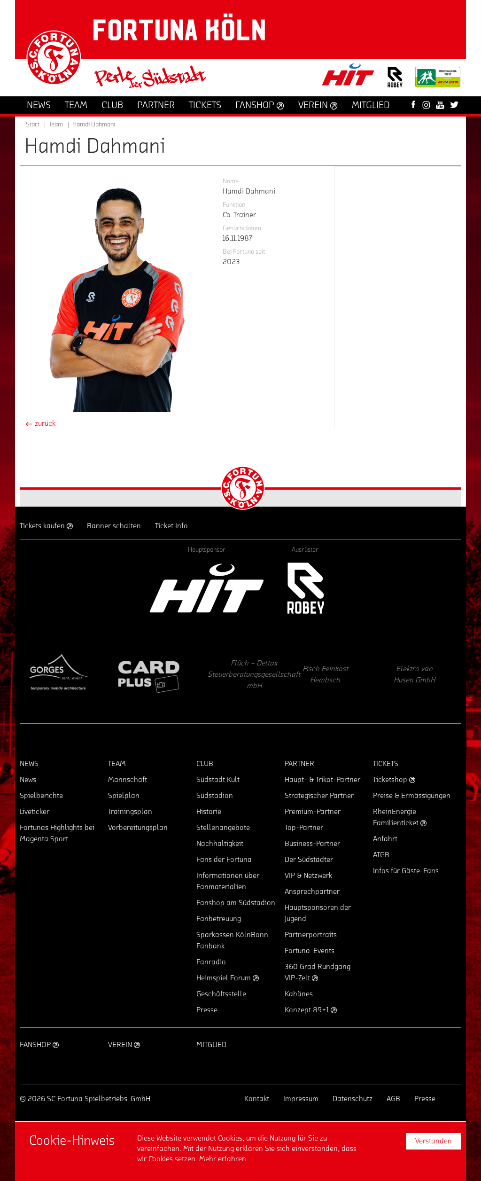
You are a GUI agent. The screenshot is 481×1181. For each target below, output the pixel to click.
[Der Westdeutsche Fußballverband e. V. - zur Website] (437, 80)
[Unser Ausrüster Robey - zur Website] (395, 82)
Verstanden (433, 1141)
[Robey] (305, 588)
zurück (44, 423)
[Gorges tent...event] (60, 676)
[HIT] (206, 588)
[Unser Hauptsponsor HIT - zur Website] (348, 77)
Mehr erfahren (222, 1159)
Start (32, 124)
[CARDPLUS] (149, 676)
